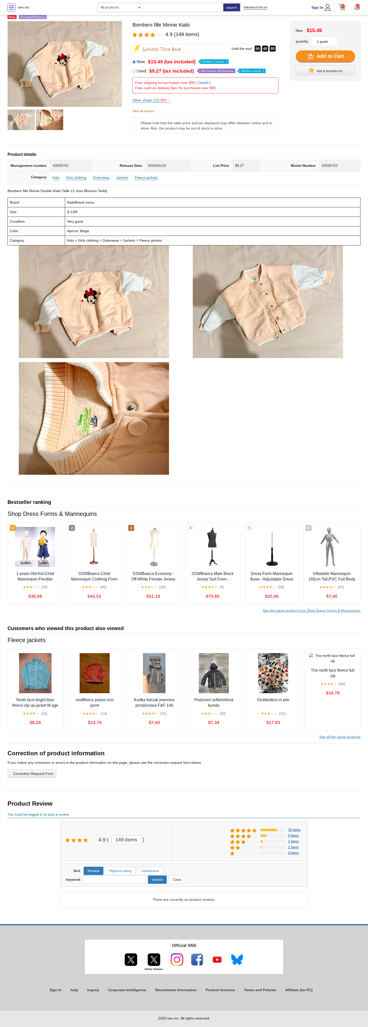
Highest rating (120, 871)
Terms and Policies (260, 990)
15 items (294, 830)
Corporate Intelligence (127, 990)
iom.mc (24, 7)
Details (203, 83)
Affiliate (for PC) (299, 990)
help (74, 990)
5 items (293, 835)
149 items (126, 839)
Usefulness (150, 871)
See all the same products (339, 737)
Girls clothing (76, 178)
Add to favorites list (329, 71)
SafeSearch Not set (255, 7)
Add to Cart (329, 56)
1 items (293, 847)
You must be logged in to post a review (38, 814)
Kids (56, 178)
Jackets (122, 178)
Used (200, 71)
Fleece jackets (146, 178)
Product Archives (220, 990)
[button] (357, 7)
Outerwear (101, 178)
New (182, 61)
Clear (177, 879)
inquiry (93, 990)
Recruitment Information (176, 990)
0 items (293, 853)
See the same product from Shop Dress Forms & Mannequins (311, 611)
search (231, 8)
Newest (93, 871)
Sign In (317, 8)
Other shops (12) (150, 100)
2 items (293, 841)
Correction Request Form (33, 774)
